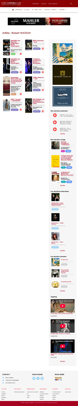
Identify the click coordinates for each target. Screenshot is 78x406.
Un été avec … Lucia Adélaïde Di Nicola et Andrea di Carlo (57, 204)
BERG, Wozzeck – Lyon (38, 41)
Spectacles (18, 9)
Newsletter (36, 3)
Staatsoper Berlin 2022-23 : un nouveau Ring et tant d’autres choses (16, 80)
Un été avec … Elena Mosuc (57, 242)
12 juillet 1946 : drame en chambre (60, 333)
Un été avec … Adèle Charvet (57, 223)
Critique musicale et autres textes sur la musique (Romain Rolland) (67, 158)
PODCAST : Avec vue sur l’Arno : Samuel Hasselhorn (67, 115)
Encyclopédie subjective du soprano (65, 271)
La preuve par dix (66, 281)
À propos (43, 3)
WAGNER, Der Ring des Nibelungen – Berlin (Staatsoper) (15, 43)
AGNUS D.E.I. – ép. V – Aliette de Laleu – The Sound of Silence (65, 130)
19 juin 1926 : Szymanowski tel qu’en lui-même (62, 354)
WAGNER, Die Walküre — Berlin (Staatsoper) (15, 61)
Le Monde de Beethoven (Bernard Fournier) (67, 173)
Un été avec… (65, 259)
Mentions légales (30, 402)
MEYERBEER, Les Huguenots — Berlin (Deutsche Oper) (38, 101)
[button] (27, 9)
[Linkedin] (42, 378)
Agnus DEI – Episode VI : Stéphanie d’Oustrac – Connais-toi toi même (66, 123)
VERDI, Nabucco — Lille (38, 78)
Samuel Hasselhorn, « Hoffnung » (65, 143)
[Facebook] (33, 378)
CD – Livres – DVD (36, 9)
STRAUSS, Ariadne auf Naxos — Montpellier (37, 61)
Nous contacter (53, 3)
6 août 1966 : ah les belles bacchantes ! (62, 313)
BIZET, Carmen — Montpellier (16, 100)
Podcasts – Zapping (50, 9)
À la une (26, 9)
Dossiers (61, 9)
